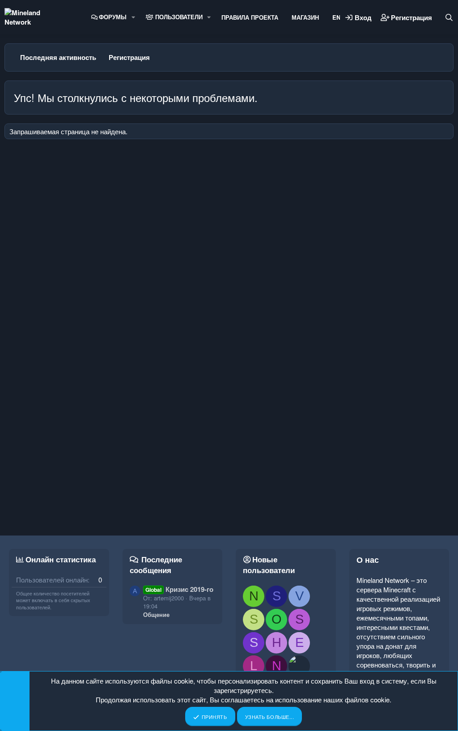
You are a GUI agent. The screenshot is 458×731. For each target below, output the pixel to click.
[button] (133, 17)
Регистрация (129, 57)
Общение (156, 614)
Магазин (305, 17)
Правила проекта (249, 17)
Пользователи (178, 17)
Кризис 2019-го (179, 589)
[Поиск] (449, 17)
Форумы (113, 17)
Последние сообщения (156, 564)
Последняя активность (58, 57)
